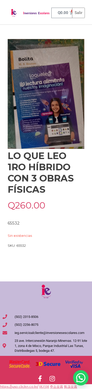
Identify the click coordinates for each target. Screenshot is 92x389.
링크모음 (70, 386)
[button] (80, 377)
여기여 (44, 386)
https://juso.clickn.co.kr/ (19, 386)
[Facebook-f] (40, 378)
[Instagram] (52, 378)
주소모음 (56, 386)
